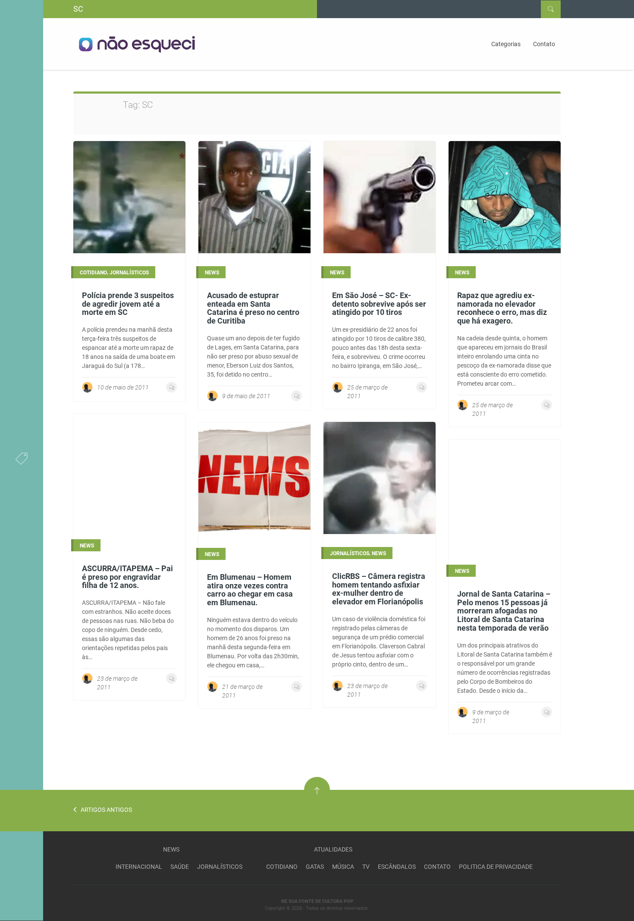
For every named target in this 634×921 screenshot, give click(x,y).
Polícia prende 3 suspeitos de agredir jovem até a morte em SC (128, 304)
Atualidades (333, 849)
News (171, 849)
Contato (544, 44)
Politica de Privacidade (496, 866)
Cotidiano (282, 866)
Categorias (506, 44)
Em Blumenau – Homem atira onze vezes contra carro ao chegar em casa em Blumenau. (250, 589)
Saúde (179, 866)
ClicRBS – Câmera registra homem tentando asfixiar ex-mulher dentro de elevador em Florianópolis (378, 589)
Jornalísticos (219, 866)
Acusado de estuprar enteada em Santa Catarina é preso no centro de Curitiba (253, 308)
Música (343, 866)
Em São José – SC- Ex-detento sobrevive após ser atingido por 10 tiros (379, 304)
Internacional (139, 866)
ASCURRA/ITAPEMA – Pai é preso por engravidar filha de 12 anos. (127, 577)
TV (366, 866)
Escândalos (397, 866)
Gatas (315, 866)
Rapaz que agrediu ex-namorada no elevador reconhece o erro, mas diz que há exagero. (502, 308)
